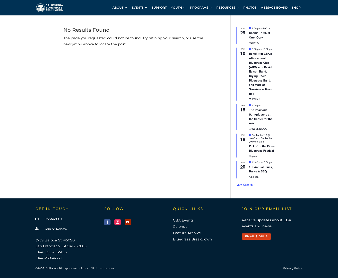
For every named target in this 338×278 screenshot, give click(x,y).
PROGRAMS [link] (199, 7)
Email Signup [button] (256, 236)
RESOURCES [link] (225, 7)
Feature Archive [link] (187, 233)
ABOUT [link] (117, 7)
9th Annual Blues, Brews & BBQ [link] (261, 169)
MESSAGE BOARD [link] (274, 7)
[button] (107, 222)
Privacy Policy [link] (293, 268)
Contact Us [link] (53, 219)
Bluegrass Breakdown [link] (192, 239)
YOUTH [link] (176, 7)
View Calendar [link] (245, 185)
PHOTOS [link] (249, 7)
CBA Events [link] (183, 220)
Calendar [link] (181, 226)
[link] (49, 8)
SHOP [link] (296, 7)
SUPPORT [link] (159, 7)
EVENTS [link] (138, 7)
